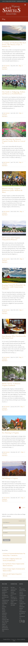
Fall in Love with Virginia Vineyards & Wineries (11, 239)
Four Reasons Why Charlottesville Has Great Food (14, 337)
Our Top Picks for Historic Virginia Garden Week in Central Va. (13, 141)
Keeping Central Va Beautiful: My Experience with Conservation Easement (14, 287)
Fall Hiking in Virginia (10, 478)
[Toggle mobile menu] (25, 4)
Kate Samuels (6, 65)
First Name (5, 532)
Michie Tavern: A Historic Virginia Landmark (11, 384)
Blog (20, 65)
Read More (4, 69)
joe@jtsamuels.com (21, 1)
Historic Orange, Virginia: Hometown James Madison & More (12, 190)
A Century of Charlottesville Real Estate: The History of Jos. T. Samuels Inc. (14, 44)
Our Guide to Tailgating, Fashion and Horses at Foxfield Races (13, 93)
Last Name (5, 527)
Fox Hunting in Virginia (10, 433)
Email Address (6, 522)
